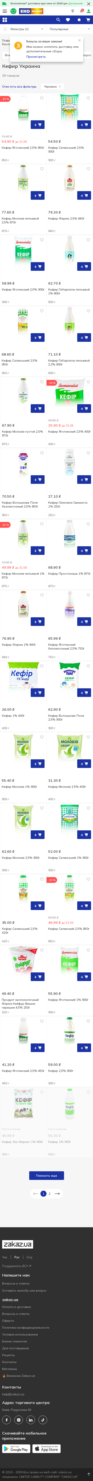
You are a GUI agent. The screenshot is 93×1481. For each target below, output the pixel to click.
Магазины (9, 1369)
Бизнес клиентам (14, 1341)
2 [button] (49, 1194)
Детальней (75, 3)
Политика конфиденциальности (25, 1327)
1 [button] (43, 1194)
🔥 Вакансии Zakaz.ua (18, 1376)
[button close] (89, 4)
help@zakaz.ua (13, 1394)
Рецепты (8, 1355)
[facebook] (6, 1420)
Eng (29, 1257)
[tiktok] (42, 1420)
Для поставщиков (15, 1348)
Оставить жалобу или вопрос (24, 1290)
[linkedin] (30, 1420)
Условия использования (20, 1334)
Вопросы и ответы (15, 1283)
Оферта (8, 1321)
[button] (73, 11)
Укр (4, 1257)
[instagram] (18, 1420)
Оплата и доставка (16, 1307)
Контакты (9, 1362)
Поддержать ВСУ (15, 1266)
